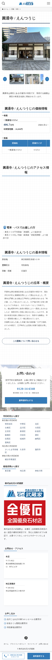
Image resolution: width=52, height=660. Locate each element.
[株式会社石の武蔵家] (26, 3)
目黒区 (8, 439)
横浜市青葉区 (10, 459)
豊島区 (8, 442)
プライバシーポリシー (18, 644)
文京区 (8, 431)
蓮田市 (38, 449)
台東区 (8, 428)
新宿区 (23, 431)
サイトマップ (32, 644)
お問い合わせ (43, 644)
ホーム (6, 644)
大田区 (38, 428)
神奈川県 (38, 471)
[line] (26, 638)
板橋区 (8, 435)
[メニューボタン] (48, 3)
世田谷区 (8, 424)
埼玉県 (23, 471)
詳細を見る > (43, 125)
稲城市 (23, 439)
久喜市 (23, 449)
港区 (37, 435)
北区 (37, 424)
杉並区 (38, 431)
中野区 (23, 424)
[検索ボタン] (3, 3)
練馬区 (38, 439)
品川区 (23, 428)
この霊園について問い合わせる (26, 341)
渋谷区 (23, 435)
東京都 (8, 471)
